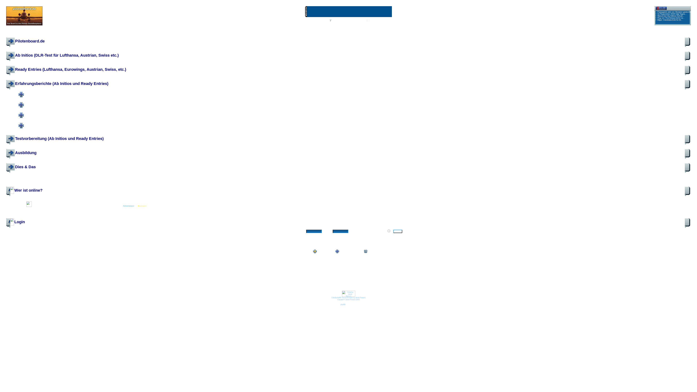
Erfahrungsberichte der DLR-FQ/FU (71, 102)
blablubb (58, 97)
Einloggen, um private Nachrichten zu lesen (342, 24)
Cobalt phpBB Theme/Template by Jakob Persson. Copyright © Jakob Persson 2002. (348, 299)
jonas (39, 97)
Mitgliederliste (358, 21)
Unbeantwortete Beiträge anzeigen (675, 33)
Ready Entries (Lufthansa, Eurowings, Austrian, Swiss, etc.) (70, 69)
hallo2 (72, 97)
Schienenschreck (110, 97)
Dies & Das (25, 167)
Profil (316, 24)
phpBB (343, 304)
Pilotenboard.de (30, 41)
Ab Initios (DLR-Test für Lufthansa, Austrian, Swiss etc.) (67, 55)
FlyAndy (66, 97)
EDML (78, 97)
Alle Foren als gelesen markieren (20, 185)
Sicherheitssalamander (92, 97)
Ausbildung (25, 152)
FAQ (334, 21)
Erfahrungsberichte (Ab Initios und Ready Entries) (61, 83)
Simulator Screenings (54, 123)
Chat (326, 21)
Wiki (317, 21)
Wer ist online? (28, 190)
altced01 (73, 202)
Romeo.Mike (48, 97)
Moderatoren (128, 97)
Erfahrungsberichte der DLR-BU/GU (72, 92)
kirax (120, 97)
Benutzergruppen (377, 21)
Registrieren (381, 24)
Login (368, 24)
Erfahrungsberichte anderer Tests (72, 113)
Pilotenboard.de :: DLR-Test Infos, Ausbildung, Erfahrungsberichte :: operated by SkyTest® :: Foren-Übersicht (59, 33)
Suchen (344, 21)
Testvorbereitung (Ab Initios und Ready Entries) (59, 138)
